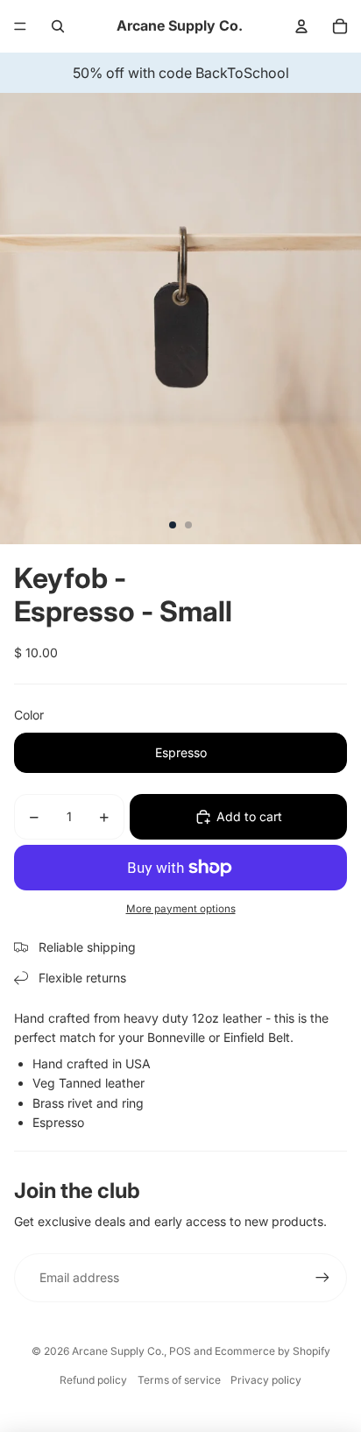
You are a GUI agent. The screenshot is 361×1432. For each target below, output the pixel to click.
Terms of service (179, 1379)
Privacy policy (265, 1379)
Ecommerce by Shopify (272, 1351)
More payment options (181, 909)
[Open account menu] (301, 26)
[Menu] (20, 26)
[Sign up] (322, 1277)
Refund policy (93, 1379)
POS (180, 1351)
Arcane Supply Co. (118, 1351)
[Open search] (58, 26)
